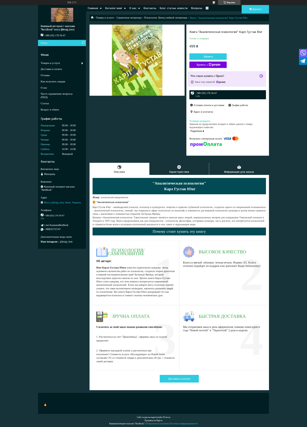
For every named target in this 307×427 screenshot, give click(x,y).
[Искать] (83, 43)
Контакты (150, 8)
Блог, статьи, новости (174, 8)
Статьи (45, 103)
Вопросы (196, 8)
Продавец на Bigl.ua (153, 420)
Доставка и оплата (179, 378)
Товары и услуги (105, 17)
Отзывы (45, 75)
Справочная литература (129, 17)
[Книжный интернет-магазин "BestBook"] (62, 15)
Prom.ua (166, 417)
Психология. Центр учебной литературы (165, 17)
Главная (93, 8)
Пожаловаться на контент (157, 423)
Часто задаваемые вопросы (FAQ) (56, 95)
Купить (208, 56)
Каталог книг (113, 8)
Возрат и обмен (50, 109)
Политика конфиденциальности (184, 423)
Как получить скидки (53, 81)
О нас (132, 8)
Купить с (202, 65)
